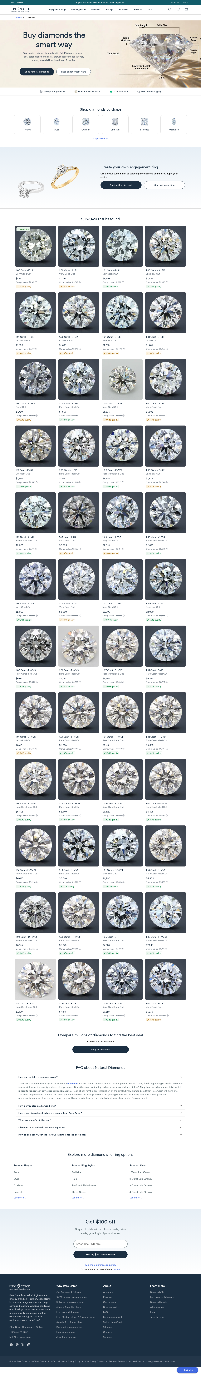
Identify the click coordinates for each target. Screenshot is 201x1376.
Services (107, 1337)
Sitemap (107, 1327)
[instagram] (29, 1345)
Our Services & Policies (68, 1292)
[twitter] (23, 1345)
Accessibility (135, 1361)
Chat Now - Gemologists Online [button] (26, 1327)
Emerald (18, 1192)
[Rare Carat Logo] (20, 10)
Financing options (65, 1332)
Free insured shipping (67, 1312)
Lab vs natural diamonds (162, 1297)
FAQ (105, 1312)
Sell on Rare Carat (112, 1322)
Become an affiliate (113, 1317)
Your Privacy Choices (94, 1361)
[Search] (169, 9)
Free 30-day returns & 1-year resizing (75, 1317)
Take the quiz (157, 1317)
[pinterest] (17, 1345)
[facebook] (11, 1345)
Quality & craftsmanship (69, 1322)
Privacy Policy (74, 1361)
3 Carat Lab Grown (140, 1185)
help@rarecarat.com (20, 1337)
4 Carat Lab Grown (140, 1192)
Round (17, 1172)
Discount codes (111, 1307)
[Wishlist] (178, 9)
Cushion (18, 1185)
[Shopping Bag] (186, 9)
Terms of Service (117, 1361)
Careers (107, 1332)
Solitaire (76, 1172)
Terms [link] (116, 1268)
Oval (16, 1179)
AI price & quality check (68, 1307)
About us (108, 1292)
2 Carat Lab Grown (140, 1179)
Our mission (109, 1302)
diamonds (72, 1083)
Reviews (107, 1297)
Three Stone (79, 1192)
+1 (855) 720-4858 (18, 1332)
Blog (152, 1312)
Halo (74, 1179)
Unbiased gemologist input (70, 1302)
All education (157, 1307)
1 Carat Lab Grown (140, 1172)
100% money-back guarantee (71, 1297)
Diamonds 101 (157, 1292)
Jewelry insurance (66, 1337)
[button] (100, 1077)
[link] (17, 2)
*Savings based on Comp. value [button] (160, 1361)
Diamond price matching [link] (69, 1327)
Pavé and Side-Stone (84, 1185)
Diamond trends (158, 1302)
